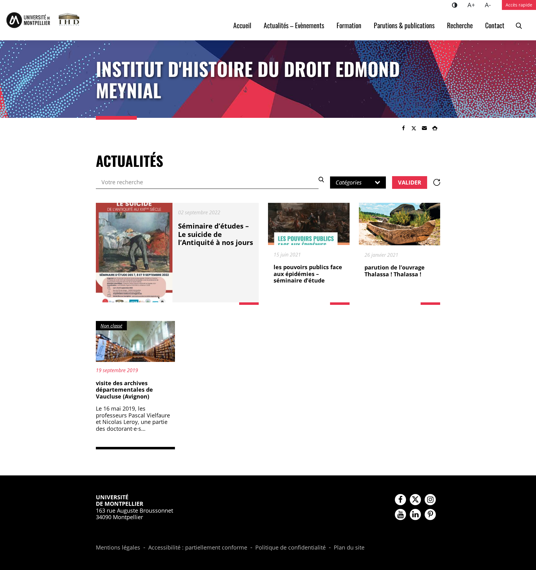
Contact (494, 25)
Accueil (242, 25)
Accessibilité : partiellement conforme (197, 547)
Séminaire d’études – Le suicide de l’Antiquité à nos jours (215, 234)
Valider (409, 182)
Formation (349, 25)
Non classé (111, 326)
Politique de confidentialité (290, 547)
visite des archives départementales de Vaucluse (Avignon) (124, 389)
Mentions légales (118, 547)
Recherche (460, 25)
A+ (473, 4)
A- (490, 4)
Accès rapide (519, 5)
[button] (424, 128)
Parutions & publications (404, 25)
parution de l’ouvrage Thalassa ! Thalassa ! (394, 271)
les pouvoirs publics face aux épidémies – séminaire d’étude (308, 273)
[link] (403, 128)
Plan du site (349, 547)
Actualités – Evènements (294, 25)
